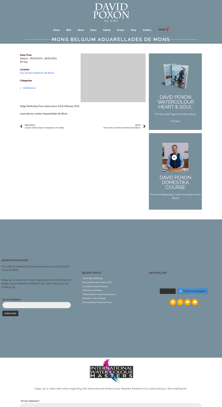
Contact (147, 30)
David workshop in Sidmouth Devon (97, 302)
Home (56, 30)
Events (120, 30)
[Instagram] (180, 302)
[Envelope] (195, 302)
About (81, 30)
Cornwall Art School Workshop (95, 286)
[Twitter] (187, 302)
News (93, 30)
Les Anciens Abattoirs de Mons (37, 72)
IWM (68, 30)
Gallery (107, 30)
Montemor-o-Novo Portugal (93, 298)
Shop (133, 30)
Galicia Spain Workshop (92, 278)
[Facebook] (173, 302)
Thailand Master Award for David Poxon (98, 294)
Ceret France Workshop (92, 290)
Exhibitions (29, 88)
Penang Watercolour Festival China (97, 282)
